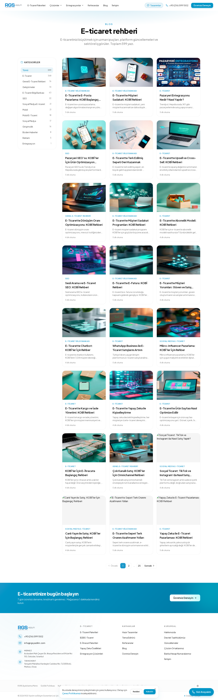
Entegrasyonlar (73, 5)
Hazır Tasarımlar (130, 632)
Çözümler (54, 5)
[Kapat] (155, 689)
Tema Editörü (128, 637)
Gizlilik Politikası (48, 686)
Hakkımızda (170, 632)
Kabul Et (149, 691)
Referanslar (93, 5)
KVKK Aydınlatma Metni (28, 686)
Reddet (136, 691)
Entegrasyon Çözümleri (91, 653)
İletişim (115, 5)
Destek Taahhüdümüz (174, 637)
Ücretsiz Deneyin (202, 5)
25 (139, 565)
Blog (105, 5)
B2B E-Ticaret (87, 637)
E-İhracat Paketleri (89, 643)
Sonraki (148, 565)
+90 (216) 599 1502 (178, 5)
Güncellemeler (171, 643)
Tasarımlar (155, 5)
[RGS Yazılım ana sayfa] (13, 5)
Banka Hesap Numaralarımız (177, 653)
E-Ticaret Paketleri (37, 5)
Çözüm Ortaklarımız (174, 648)
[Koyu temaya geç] (197, 686)
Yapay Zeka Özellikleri (90, 648)
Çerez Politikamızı (71, 693)
